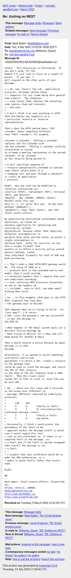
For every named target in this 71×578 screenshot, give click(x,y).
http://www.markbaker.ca (20, 494)
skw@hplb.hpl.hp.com (22, 50)
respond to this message (35, 544)
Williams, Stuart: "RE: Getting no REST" (42, 530)
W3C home (9, 5)
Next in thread (39, 34)
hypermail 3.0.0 (48, 565)
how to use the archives (26, 559)
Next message (38, 30)
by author (33, 555)
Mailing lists (26, 5)
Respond (48, 23)
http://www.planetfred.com (21, 497)
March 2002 (27, 9)
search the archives (53, 559)
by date (51, 551)
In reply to (23, 34)
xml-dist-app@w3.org (21, 54)
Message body (32, 23)
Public (39, 5)
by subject (20, 555)
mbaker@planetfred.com (18, 490)
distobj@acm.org (38, 43)
